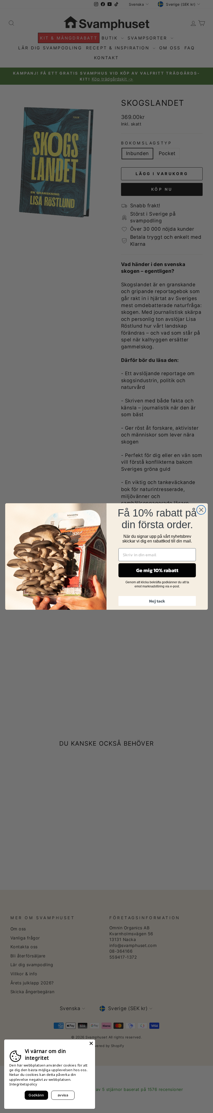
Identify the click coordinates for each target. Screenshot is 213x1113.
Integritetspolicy (23, 1084)
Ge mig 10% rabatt (157, 570)
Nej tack (157, 601)
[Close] (91, 1043)
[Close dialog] (201, 509)
